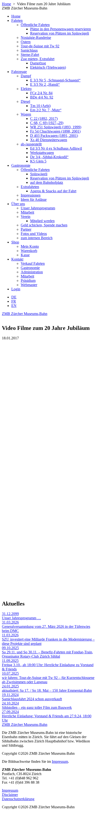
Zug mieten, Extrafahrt (37, 59)
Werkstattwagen (42, 153)
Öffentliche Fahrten (35, 25)
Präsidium (28, 280)
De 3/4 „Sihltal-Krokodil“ (49, 157)
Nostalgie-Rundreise (36, 38)
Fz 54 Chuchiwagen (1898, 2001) (55, 131)
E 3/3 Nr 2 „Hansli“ (45, 84)
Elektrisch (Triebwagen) (48, 67)
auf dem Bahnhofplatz (46, 182)
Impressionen (30, 195)
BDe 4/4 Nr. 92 (41, 97)
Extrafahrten (30, 187)
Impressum (60, 761)
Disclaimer (10, 795)
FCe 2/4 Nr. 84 (41, 93)
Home (6, 4)
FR (13, 301)
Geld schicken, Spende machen (44, 225)
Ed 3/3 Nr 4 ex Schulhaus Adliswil (56, 148)
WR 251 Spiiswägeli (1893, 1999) (55, 127)
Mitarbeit (27, 212)
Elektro (26, 89)
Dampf (26, 76)
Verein (25, 217)
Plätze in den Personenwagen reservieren (60, 29)
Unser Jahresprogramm (38, 208)
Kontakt (17, 259)
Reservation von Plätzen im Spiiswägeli (59, 33)
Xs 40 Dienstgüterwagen (48, 140)
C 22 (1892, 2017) (44, 119)
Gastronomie (20, 165)
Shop (15, 242)
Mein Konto (30, 246)
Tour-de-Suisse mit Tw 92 (40, 46)
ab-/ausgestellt (31, 144)
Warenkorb (29, 251)
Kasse (25, 255)
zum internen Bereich (37, 238)
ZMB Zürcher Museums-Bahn (24, 314)
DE (13, 297)
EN (13, 306)
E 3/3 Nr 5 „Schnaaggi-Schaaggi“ (55, 80)
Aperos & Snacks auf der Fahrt (53, 191)
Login (15, 289)
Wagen (26, 114)
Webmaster (29, 285)
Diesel (25, 101)
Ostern (26, 42)
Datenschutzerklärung (18, 799)
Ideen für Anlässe (34, 200)
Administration (32, 272)
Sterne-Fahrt (30, 55)
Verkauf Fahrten (33, 263)
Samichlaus (29, 50)
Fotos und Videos (34, 234)
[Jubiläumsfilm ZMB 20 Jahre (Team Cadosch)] (48, 531)
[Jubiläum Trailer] (48, 405)
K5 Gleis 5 (38, 161)
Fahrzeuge (19, 72)
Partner (26, 229)
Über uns (18, 204)
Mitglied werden (42, 221)
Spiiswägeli (38, 174)
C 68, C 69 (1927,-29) (46, 123)
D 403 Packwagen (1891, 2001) (54, 136)
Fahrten (17, 20)
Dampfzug (38, 63)
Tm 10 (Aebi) (40, 106)
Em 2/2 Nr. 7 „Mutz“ (45, 110)
